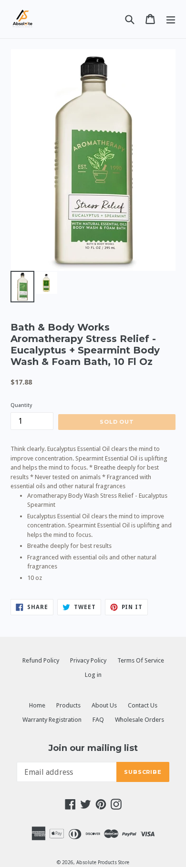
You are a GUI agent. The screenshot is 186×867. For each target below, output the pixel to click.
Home (37, 705)
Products (68, 705)
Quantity (21, 405)
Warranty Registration (52, 719)
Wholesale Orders (139, 719)
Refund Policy (40, 660)
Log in (93, 674)
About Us (104, 705)
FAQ (98, 719)
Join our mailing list (93, 748)
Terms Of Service (140, 660)
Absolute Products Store (102, 862)
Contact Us (142, 705)
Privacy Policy (88, 660)
